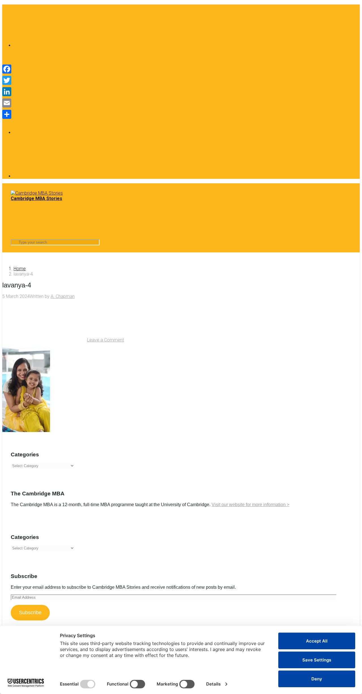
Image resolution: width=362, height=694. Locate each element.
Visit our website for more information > (250, 504)
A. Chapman (63, 296)
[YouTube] (56, 132)
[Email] (6, 103)
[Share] (6, 114)
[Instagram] (56, 89)
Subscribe (30, 612)
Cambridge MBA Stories (36, 198)
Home (20, 268)
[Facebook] (56, 45)
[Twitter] (6, 80)
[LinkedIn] (56, 176)
